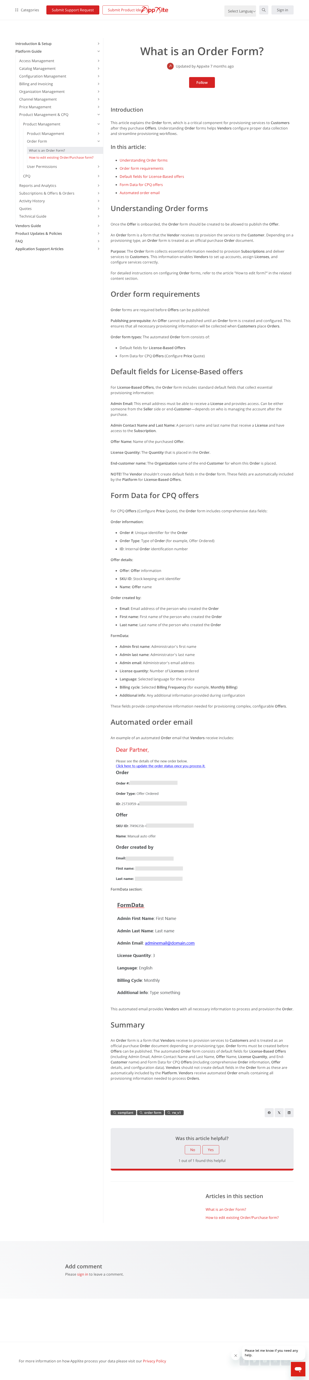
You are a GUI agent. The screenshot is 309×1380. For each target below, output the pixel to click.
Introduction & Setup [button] (33, 43)
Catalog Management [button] (37, 68)
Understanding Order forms (144, 160)
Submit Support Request (73, 9)
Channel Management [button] (38, 99)
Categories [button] (29, 9)
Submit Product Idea (125, 9)
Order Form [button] (37, 141)
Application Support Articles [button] (39, 248)
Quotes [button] (25, 208)
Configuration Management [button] (42, 76)
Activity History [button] (32, 200)
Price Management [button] (35, 106)
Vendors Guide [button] (28, 225)
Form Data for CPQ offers (141, 184)
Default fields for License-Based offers (152, 176)
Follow (202, 82)
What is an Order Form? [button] (47, 150)
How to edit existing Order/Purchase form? (242, 1217)
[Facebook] (269, 1112)
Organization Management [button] (42, 91)
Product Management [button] (41, 124)
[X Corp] (279, 1112)
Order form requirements (142, 168)
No (192, 1149)
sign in (82, 1274)
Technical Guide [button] (32, 216)
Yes (211, 1149)
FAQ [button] (19, 241)
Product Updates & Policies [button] (38, 233)
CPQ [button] (26, 176)
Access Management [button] (36, 60)
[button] (263, 9)
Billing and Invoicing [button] (36, 83)
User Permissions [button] (42, 166)
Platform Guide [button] (28, 51)
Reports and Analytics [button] (37, 185)
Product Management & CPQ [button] (43, 114)
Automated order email (140, 192)
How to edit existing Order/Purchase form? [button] (61, 157)
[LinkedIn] (289, 1112)
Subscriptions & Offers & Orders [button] (46, 193)
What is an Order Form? (226, 1209)
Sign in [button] (282, 9)
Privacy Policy (154, 1361)
